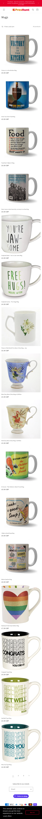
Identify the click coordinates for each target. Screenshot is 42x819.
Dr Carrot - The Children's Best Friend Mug (12, 487)
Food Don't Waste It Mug (7, 163)
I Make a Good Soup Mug (7, 533)
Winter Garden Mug (6, 579)
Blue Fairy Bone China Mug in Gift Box (11, 394)
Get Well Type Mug (6, 718)
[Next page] (29, 775)
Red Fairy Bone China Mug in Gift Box (11, 440)
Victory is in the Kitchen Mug (9, 70)
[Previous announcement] (3, 3)
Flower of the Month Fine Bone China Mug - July (14, 348)
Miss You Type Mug (6, 764)
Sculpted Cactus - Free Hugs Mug (10, 301)
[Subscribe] (31, 789)
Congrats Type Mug (6, 672)
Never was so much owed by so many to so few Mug (15, 209)
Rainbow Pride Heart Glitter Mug (10, 625)
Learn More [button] (7, 816)
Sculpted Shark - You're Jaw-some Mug (11, 255)
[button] (4, 10)
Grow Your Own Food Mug (8, 116)
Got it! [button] (32, 812)
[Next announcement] (38, 3)
